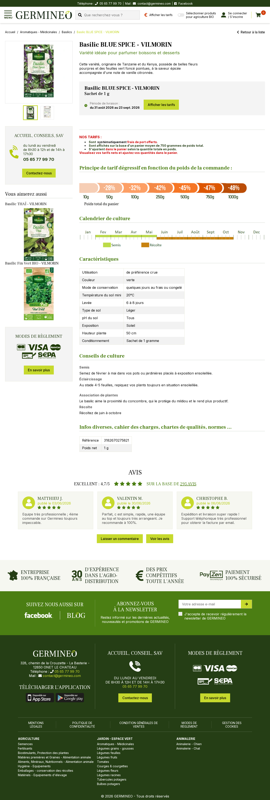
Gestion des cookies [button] (232, 724)
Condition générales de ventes (138, 724)
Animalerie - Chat (188, 748)
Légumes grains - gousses (115, 748)
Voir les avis (159, 539)
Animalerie (185, 738)
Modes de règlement (189, 724)
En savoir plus (39, 370)
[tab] (30, 112)
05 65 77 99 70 (67, 671)
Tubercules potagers (111, 779)
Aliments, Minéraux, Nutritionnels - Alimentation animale (56, 761)
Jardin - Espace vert (115, 738)
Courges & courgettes (112, 766)
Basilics (67, 32)
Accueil (10, 32)
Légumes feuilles (108, 753)
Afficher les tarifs (161, 105)
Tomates (103, 761)
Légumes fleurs (107, 770)
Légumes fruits (107, 757)
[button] (39, 71)
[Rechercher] (80, 15)
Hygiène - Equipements (34, 766)
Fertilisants (25, 748)
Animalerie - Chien (189, 744)
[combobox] (108, 15)
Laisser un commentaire (120, 539)
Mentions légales (36, 724)
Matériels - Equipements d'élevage (42, 775)
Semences (25, 744)
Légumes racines (109, 775)
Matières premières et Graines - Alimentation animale (54, 757)
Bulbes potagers (108, 784)
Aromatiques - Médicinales (38, 32)
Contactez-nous (39, 173)
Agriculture (28, 738)
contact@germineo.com (154, 3)
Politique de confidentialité (82, 724)
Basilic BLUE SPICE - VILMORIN (98, 32)
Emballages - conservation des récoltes (45, 770)
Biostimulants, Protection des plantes (43, 753)
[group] (38, 72)
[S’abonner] (246, 604)
